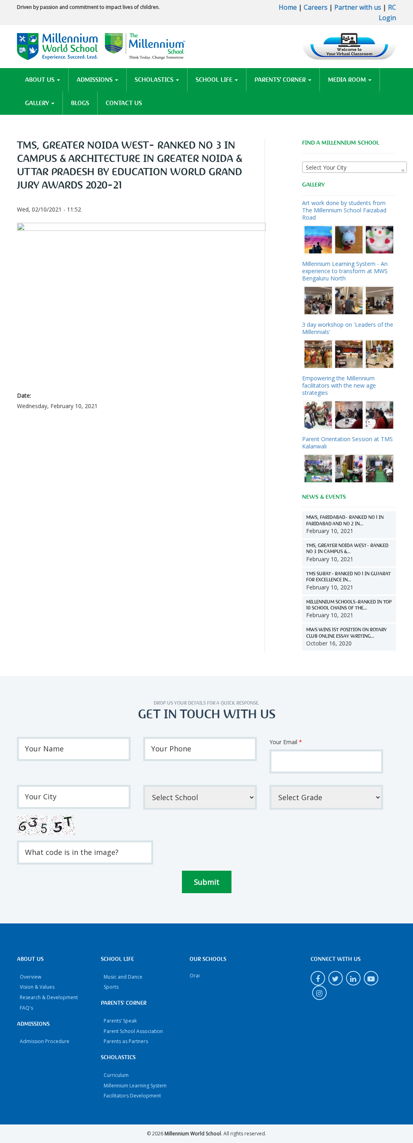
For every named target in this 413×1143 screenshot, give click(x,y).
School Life (215, 80)
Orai (195, 975)
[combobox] (354, 167)
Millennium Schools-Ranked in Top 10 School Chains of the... (349, 605)
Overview (30, 976)
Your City (40, 796)
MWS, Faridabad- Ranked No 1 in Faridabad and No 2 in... (345, 520)
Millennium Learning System (135, 1085)
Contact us (124, 103)
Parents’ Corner (280, 80)
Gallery (37, 103)
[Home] (101, 46)
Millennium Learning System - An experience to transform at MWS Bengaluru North (345, 271)
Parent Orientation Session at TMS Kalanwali (347, 442)
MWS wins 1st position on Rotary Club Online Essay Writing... (346, 633)
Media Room (347, 80)
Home (288, 7)
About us (40, 80)
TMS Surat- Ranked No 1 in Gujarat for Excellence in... (348, 577)
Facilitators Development (132, 1095)
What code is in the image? (72, 852)
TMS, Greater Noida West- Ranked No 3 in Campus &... (347, 549)
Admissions (95, 80)
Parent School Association (133, 1031)
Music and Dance (123, 976)
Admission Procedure (44, 1041)
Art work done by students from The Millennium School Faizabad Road (344, 210)
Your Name (44, 748)
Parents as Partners (126, 1041)
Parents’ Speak (120, 1020)
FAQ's (26, 1007)
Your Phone (171, 748)
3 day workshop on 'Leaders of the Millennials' (347, 328)
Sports (111, 986)
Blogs (80, 103)
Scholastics (155, 80)
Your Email (285, 742)
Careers (315, 7)
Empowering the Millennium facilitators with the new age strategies (339, 385)
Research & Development (49, 997)
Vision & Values (37, 986)
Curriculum (116, 1075)
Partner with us (357, 7)
